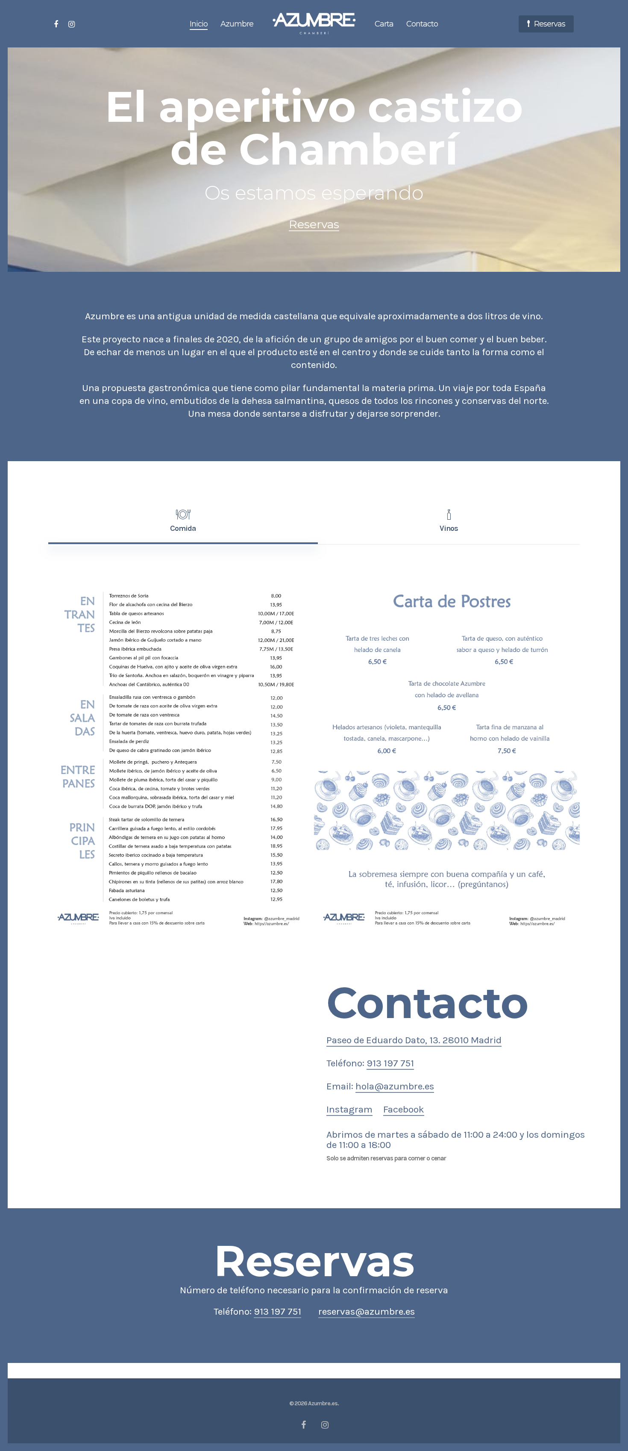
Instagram (349, 1109)
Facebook (403, 1109)
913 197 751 (390, 1063)
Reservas (314, 224)
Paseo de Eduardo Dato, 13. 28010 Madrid (414, 1040)
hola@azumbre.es (394, 1086)
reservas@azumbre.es (366, 1311)
